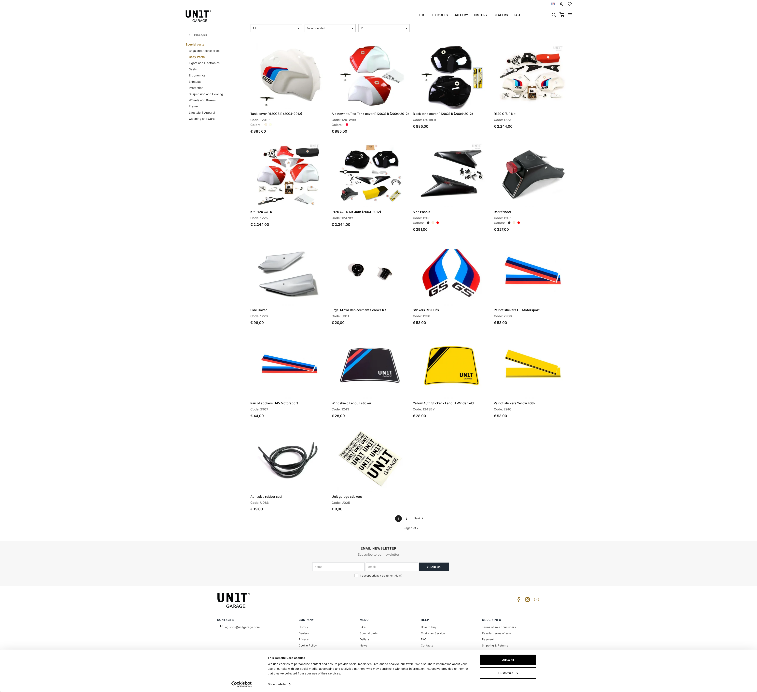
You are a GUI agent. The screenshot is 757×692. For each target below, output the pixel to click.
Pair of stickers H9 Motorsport (517, 310)
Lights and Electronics (204, 63)
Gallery (461, 15)
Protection (196, 88)
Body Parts (197, 57)
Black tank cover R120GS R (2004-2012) (443, 114)
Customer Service (433, 633)
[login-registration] (561, 4)
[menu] (570, 15)
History (481, 15)
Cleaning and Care (202, 119)
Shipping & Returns (495, 645)
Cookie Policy (308, 645)
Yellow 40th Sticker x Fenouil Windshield (443, 403)
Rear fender (502, 212)
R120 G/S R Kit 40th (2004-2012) (356, 212)
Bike (422, 15)
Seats (193, 69)
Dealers (500, 15)
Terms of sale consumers (499, 627)
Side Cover (258, 310)
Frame (193, 106)
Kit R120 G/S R (261, 212)
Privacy (304, 639)
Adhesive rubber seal (266, 497)
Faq (517, 15)
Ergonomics (197, 75)
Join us (435, 567)
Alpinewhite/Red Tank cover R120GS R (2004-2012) (370, 114)
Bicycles (440, 15)
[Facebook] (518, 600)
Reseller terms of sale (496, 633)
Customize (505, 672)
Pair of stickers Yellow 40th (514, 403)
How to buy (428, 627)
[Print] (314, 49)
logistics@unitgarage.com (242, 627)
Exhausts (195, 82)
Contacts (427, 645)
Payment (488, 639)
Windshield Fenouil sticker (351, 403)
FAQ (423, 639)
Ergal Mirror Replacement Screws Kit (359, 310)
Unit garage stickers (347, 497)
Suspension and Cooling (206, 94)
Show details (277, 684)
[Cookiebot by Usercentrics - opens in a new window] (241, 684)
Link (398, 575)
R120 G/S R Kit (505, 114)
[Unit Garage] (234, 600)
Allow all (508, 660)
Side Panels (421, 212)
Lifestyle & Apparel (202, 112)
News (363, 645)
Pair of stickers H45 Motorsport (274, 403)
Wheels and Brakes (202, 100)
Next (417, 518)
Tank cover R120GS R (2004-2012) (276, 114)
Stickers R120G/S (426, 310)
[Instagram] (527, 600)
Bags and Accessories (204, 51)
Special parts (195, 44)
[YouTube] (536, 600)
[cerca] (553, 15)
